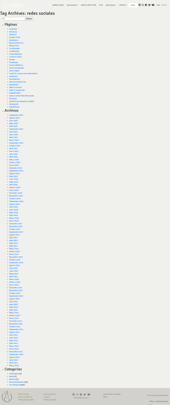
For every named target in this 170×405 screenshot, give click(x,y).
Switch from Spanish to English (21, 101)
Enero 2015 (14, 318)
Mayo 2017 (13, 243)
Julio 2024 (13, 132)
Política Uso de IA (50, 400)
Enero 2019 (14, 190)
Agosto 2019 (14, 173)
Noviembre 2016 (16, 257)
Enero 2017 (14, 254)
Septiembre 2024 (16, 129)
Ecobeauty (13, 62)
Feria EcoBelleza (16, 65)
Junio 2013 (13, 360)
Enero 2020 (14, 165)
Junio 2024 (13, 134)
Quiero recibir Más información (21, 96)
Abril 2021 (13, 148)
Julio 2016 (13, 268)
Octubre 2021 (14, 146)
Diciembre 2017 (15, 224)
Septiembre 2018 (16, 201)
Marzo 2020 (14, 159)
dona (133, 5)
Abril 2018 (13, 215)
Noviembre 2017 (16, 226)
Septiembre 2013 (16, 354)
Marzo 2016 (14, 279)
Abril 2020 (13, 157)
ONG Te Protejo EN (17, 90)
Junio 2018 (13, 210)
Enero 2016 (14, 285)
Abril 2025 (13, 126)
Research (13, 98)
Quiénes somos (58, 5)
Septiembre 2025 (16, 115)
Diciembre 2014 (15, 321)
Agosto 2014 (14, 332)
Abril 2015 (13, 310)
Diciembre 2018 (15, 193)
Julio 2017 (13, 237)
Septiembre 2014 (16, 329)
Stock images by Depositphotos (157, 395)
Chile (158, 5)
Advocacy (13, 32)
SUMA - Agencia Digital (158, 401)
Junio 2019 (13, 179)
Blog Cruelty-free (50, 394)
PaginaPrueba (14, 93)
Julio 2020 (13, 154)
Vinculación (13, 104)
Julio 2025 (13, 121)
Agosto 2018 (14, 204)
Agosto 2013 (14, 357)
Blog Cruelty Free (16, 43)
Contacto (122, 5)
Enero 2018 (14, 221)
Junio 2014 (13, 338)
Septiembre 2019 (16, 171)
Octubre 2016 (14, 260)
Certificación (14, 48)
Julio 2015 (13, 301)
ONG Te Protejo (15, 87)
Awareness (13, 40)
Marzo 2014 (14, 346)
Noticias (12, 379)
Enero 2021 (14, 151)
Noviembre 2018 (16, 196)
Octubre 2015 (14, 293)
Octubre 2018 (14, 198)
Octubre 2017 (14, 229)
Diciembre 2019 (15, 168)
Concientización (15, 54)
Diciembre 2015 (15, 288)
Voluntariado (14, 107)
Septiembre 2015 (16, 296)
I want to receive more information (23, 73)
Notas (11, 376)
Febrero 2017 (14, 251)
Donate (12, 59)
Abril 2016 (13, 276)
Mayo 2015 (13, 307)
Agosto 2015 (14, 299)
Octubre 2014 (14, 326)
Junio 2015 (13, 304)
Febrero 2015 (14, 315)
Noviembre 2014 (16, 324)
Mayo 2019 (13, 182)
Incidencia (13, 76)
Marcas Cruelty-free (25, 397)
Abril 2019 (13, 185)
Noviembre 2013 (16, 352)
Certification (14, 51)
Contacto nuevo (15, 57)
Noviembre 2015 (16, 290)
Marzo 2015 (14, 313)
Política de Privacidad (25, 400)
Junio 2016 (13, 271)
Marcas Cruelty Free (88, 5)
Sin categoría (14, 385)
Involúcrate (110, 5)
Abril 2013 (13, 363)
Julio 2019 (13, 176)
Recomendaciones (16, 382)
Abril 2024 (13, 137)
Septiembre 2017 (16, 232)
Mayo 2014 (13, 340)
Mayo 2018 (13, 212)
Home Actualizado (16, 68)
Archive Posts (14, 37)
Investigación (14, 79)
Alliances (13, 34)
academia (13, 29)
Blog (101, 5)
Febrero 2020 (14, 162)
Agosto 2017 (14, 235)
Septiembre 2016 (16, 262)
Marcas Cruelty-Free (17, 82)
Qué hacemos (72, 5)
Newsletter (13, 84)
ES (165, 5)
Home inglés (14, 71)
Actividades (14, 374)
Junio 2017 (13, 240)
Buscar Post (14, 46)
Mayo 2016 (13, 274)
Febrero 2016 (14, 282)
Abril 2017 (13, 246)
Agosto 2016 (14, 265)
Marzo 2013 (14, 365)
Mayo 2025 (13, 123)
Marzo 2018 (14, 218)
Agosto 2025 (14, 118)
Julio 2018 (13, 207)
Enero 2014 (14, 349)
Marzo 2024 (14, 140)
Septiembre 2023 (16, 143)
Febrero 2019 (14, 187)
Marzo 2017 (14, 249)
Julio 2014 (13, 335)
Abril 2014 (13, 343)
